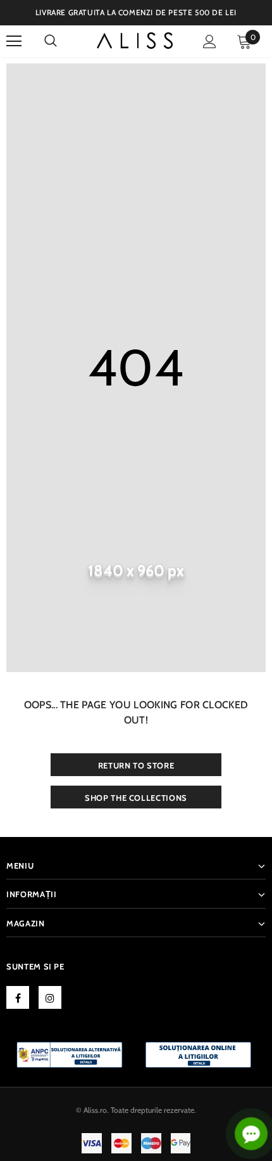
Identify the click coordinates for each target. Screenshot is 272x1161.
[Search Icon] (50, 41)
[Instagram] (50, 997)
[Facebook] (17, 997)
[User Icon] (209, 41)
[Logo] (135, 40)
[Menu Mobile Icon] (14, 41)
